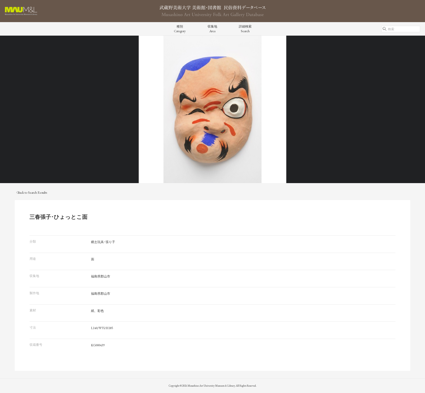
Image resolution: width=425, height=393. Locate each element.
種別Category (180, 28)
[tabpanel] (212, 109)
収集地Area (212, 28)
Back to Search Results (32, 192)
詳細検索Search (245, 28)
